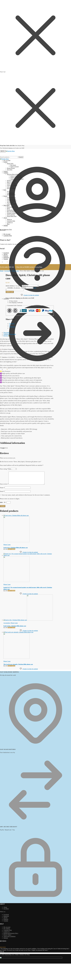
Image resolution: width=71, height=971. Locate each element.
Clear (34, 288)
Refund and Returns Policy (10, 933)
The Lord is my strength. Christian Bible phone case (18, 664)
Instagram (6, 257)
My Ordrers (6, 928)
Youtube (5, 259)
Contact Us (6, 931)
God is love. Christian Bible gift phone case (15, 547)
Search (21, 157)
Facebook (6, 253)
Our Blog (6, 908)
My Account (6, 160)
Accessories (7, 271)
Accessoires (6, 623)
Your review (4, 484)
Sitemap (5, 938)
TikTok (5, 254)
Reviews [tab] (6, 335)
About (5, 907)
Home (1, 271)
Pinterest (5, 256)
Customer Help (7, 229)
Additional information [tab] (9, 334)
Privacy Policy (7, 935)
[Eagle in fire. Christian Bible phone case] (28, 620)
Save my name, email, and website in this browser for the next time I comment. (26, 495)
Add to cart (9, 292)
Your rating (4, 469)
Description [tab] (6, 332)
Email (2, 491)
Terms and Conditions (9, 936)
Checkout (6, 298)
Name (2, 487)
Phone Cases (15, 271)
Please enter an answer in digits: (10, 499)
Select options (11, 549)
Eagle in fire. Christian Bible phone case (14, 626)
